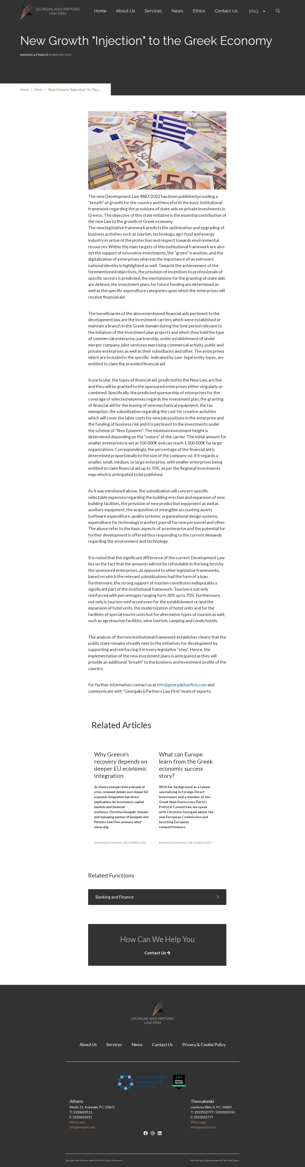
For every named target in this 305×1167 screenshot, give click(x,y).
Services (153, 10)
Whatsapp (77, 1122)
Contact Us (226, 10)
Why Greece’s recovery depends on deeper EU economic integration (120, 765)
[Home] (51, 11)
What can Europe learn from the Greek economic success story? (186, 765)
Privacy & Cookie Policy (204, 1044)
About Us (125, 10)
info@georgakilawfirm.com (182, 684)
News (177, 10)
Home (100, 10)
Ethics (199, 10)
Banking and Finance (114, 896)
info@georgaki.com (82, 1127)
